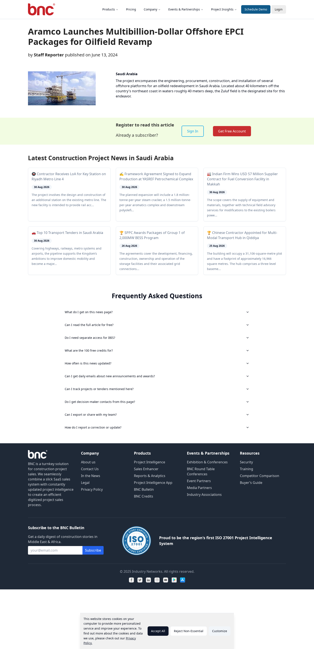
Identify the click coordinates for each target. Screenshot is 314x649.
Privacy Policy (92, 489)
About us (88, 462)
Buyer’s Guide (251, 482)
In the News (90, 475)
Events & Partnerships (184, 9)
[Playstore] (174, 580)
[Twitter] (139, 580)
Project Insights (222, 9)
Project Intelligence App (153, 482)
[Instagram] (157, 580)
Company (150, 9)
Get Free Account (232, 131)
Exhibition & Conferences (207, 462)
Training (246, 469)
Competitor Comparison (259, 475)
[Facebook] (131, 580)
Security (246, 462)
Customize (219, 631)
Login (279, 9)
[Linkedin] (148, 580)
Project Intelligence (149, 462)
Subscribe (93, 550)
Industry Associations (204, 494)
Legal (85, 482)
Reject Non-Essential (188, 631)
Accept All (158, 631)
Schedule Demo (256, 9)
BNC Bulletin (144, 489)
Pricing (131, 9)
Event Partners (199, 481)
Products (108, 9)
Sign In (192, 131)
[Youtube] (165, 580)
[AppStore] (182, 580)
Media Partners (199, 487)
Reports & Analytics (149, 475)
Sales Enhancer (146, 469)
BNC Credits (143, 496)
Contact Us (90, 469)
